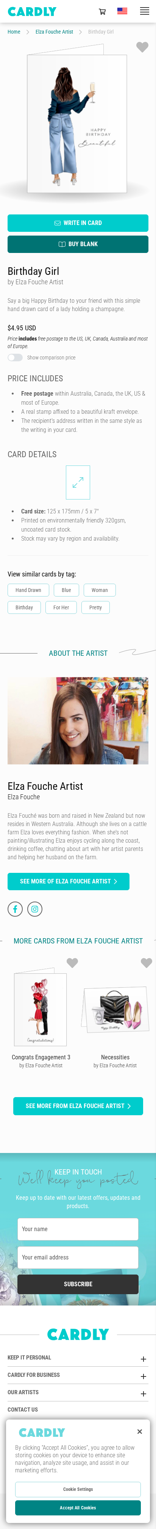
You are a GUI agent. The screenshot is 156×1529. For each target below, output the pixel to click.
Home (14, 32)
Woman (100, 590)
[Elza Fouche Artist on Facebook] (15, 909)
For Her (61, 607)
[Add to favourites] (142, 47)
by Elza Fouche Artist (40, 1065)
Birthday (24, 607)
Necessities (115, 1057)
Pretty (95, 607)
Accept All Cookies (78, 1508)
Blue (66, 590)
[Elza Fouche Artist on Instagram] (34, 909)
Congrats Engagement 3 (41, 1057)
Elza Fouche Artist (54, 32)
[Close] (139, 1431)
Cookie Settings (78, 1489)
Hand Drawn (28, 590)
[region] (78, 1471)
